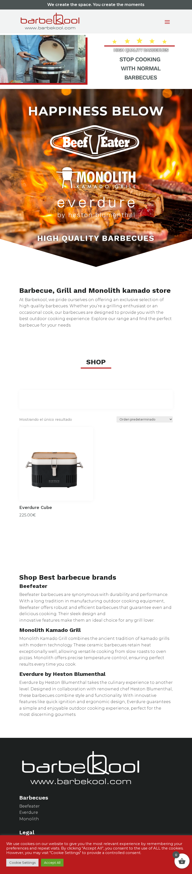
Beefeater (29, 806)
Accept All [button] (52, 863)
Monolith (29, 819)
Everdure (28, 812)
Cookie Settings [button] (22, 863)
